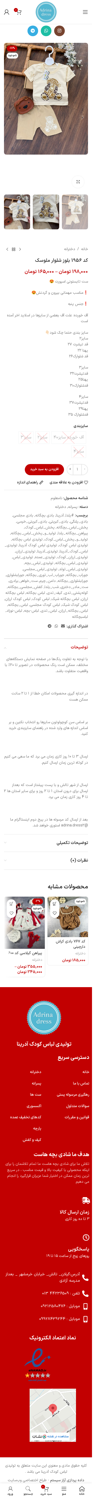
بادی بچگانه (44, 515)
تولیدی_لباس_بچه (39, 563)
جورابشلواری (15, 575)
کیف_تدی (54, 593)
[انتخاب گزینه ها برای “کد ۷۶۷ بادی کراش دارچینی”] (54, 904)
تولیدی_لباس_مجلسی (40, 569)
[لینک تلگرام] (32, 31)
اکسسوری (34, 1106)
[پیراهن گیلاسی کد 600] (24, 923)
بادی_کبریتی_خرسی (32, 521)
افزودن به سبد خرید (44, 469)
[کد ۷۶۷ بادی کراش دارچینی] (67, 917)
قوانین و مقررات (77, 1117)
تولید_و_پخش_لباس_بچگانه (33, 533)
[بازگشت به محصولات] (13, 249)
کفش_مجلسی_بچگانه (25, 587)
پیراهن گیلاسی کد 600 (25, 953)
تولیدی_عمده (45, 557)
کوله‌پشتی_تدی (76, 593)
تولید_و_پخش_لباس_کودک (66, 539)
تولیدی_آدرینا (47, 551)
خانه (84, 249)
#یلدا (70, 515)
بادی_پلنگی (79, 521)
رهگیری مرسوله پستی (73, 1095)
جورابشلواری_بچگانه (73, 581)
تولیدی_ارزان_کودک (72, 557)
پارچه (37, 1128)
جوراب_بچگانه (77, 575)
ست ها (35, 1095)
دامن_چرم (47, 581)
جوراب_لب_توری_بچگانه (45, 575)
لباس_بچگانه (18, 605)
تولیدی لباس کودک (73, 545)
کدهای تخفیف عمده (25, 1117)
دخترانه (69, 249)
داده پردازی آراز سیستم (67, 1480)
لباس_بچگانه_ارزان (73, 611)
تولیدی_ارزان (25, 551)
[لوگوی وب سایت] (46, 12)
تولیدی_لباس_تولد (73, 569)
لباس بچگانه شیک (65, 599)
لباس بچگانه (35, 593)
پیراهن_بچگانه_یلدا (73, 533)
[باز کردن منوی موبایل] (85, 12)
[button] (82, 117)
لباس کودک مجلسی (45, 605)
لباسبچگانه (80, 617)
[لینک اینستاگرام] (59, 31)
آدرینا (60, 515)
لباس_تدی (49, 611)
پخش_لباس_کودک (40, 527)
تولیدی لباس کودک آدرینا (38, 545)
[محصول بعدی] (7, 249)
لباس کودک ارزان (17, 599)
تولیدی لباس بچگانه (27, 539)
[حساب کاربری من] (6, 12)
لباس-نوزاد (14, 611)
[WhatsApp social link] (46, 31)
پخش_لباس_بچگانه (72, 527)
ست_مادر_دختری (74, 587)
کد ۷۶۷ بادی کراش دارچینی (70, 944)
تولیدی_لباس (23, 557)
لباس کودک (41, 599)
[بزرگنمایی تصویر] (78, 182)
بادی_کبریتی (58, 521)
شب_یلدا (52, 587)
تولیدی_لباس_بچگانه (71, 563)
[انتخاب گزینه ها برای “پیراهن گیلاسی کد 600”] (11, 904)
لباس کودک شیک (75, 605)
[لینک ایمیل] (62, 626)
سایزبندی (81, 426)
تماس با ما (81, 1083)
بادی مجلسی (23, 515)
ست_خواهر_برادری (23, 581)
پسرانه (73, 507)
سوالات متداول (77, 1106)
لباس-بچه (31, 611)
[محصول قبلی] (20, 249)
